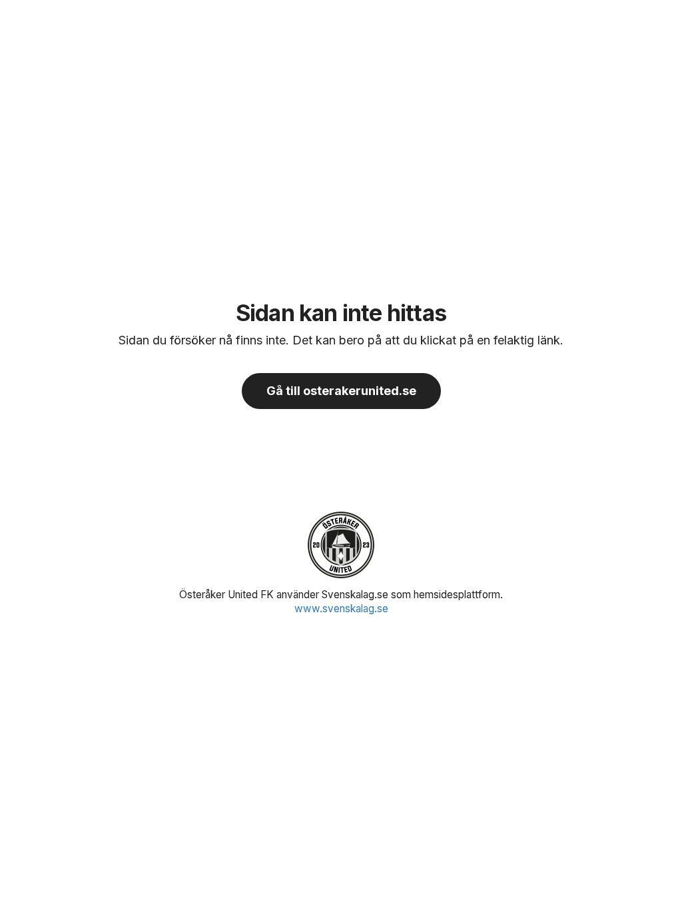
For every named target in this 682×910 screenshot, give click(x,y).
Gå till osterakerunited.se (341, 391)
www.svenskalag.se (341, 608)
